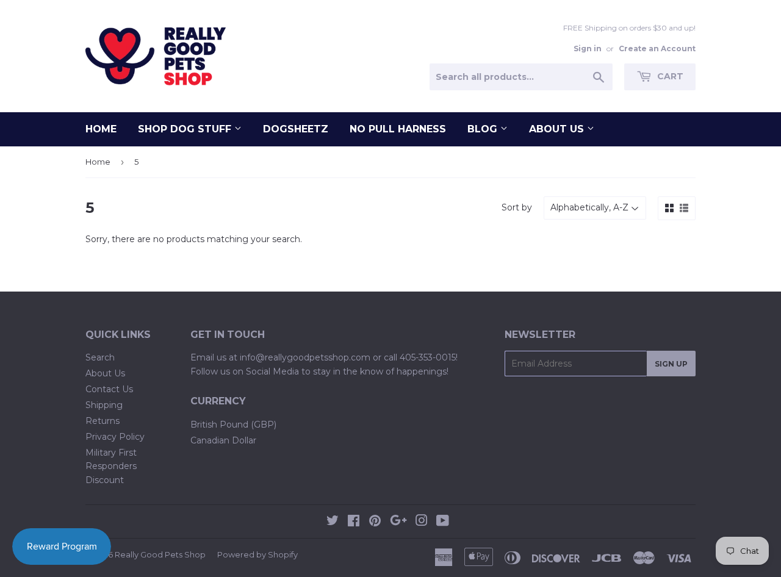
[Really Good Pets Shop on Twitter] (332, 522)
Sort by (517, 207)
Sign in (588, 48)
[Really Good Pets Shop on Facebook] (353, 522)
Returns (102, 420)
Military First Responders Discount (111, 466)
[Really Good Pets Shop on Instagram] (422, 522)
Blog (483, 129)
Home (101, 129)
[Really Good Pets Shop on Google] (398, 522)
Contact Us (109, 389)
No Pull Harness (398, 129)
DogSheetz (295, 129)
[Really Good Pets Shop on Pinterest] (375, 522)
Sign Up (671, 363)
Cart (669, 76)
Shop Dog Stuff (186, 129)
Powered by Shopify (257, 554)
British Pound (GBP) (233, 424)
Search (100, 357)
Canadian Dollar (223, 440)
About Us (558, 129)
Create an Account (657, 48)
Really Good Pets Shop (160, 554)
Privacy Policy (115, 436)
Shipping (104, 405)
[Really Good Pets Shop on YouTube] (442, 522)
